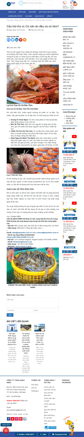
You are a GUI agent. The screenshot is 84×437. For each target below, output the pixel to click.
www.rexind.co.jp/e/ (23, 246)
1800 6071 (26, 434)
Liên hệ (49, 16)
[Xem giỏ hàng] (75, 4)
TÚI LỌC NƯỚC (69, 92)
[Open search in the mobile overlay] (21, 3)
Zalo (44, 434)
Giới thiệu (22, 12)
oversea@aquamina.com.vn (48, 232)
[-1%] (69, 177)
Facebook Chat (61, 434)
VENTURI (66, 105)
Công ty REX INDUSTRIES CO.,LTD (20, 237)
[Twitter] (12, 40)
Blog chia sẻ (39, 16)
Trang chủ (12, 12)
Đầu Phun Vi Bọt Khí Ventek (48, 12)
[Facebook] (8, 40)
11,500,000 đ (68, 155)
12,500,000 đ (68, 188)
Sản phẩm (32, 12)
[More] (24, 40)
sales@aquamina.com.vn (22, 232)
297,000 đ (67, 255)
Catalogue (35, 391)
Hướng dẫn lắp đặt (15, 16)
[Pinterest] (20, 40)
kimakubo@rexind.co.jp (22, 242)
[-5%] (69, 144)
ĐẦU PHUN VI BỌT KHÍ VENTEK (68, 45)
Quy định (28, 16)
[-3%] (69, 210)
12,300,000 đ (68, 221)
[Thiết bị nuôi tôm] (11, 3)
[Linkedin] (16, 40)
